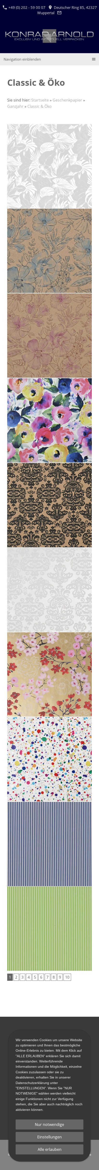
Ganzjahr (15, 106)
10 (67, 977)
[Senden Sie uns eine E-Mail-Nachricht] (59, 12)
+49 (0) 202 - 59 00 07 (26, 7)
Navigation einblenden (22, 59)
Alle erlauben (50, 1149)
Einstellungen (49, 1137)
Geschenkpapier (67, 100)
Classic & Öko (39, 106)
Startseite (40, 100)
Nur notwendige (49, 1124)
